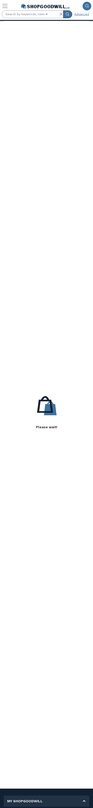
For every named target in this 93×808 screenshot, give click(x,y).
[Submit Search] (87, 6)
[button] (61, 14)
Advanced (81, 14)
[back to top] (85, 800)
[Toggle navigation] (5, 6)
